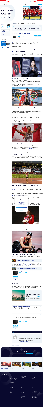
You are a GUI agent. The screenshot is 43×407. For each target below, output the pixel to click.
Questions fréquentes (4, 39)
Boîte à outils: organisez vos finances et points (25, 375)
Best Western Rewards (23, 388)
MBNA (10, 393)
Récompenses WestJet (23, 396)
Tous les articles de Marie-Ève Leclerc (23, 341)
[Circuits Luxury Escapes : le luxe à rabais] (26, 364)
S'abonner (40, 4)
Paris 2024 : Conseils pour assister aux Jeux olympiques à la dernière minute (26, 260)
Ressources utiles (23, 374)
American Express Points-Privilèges (24, 386)
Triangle (10, 397)
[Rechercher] (34, 4)
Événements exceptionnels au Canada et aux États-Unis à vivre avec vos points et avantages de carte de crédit (6, 368)
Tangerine (11, 395)
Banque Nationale (11, 387)
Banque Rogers (11, 388)
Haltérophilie (3, 32)
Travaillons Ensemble (29, 405)
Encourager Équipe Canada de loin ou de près (6, 37)
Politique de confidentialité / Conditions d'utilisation (37, 405)
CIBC (10, 391)
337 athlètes (13, 42)
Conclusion (3, 38)
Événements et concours (23, 376)
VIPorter (21, 398)
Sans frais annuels (34, 396)
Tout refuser (21, 208)
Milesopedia (11, 374)
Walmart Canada (11, 398)
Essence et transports (34, 391)
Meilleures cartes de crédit (35, 374)
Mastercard (33, 386)
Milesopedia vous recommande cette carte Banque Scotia (22, 33)
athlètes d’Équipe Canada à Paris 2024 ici (25, 159)
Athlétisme (3, 34)
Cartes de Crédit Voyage (34, 377)
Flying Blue (22, 391)
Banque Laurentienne (12, 386)
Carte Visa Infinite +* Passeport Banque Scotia (25, 264)
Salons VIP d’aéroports (34, 395)
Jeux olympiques (3, 31)
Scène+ (21, 397)
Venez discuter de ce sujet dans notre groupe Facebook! (21, 332)
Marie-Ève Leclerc (22, 335)
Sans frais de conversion (34, 397)
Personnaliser (21, 210)
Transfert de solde (34, 398)
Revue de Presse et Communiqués (13, 378)
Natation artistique (3, 33)
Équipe (10, 376)
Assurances (33, 379)
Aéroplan (33, 378)
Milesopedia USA (11, 381)
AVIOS (21, 387)
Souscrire (38, 35)
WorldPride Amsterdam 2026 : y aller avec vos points (36, 367)
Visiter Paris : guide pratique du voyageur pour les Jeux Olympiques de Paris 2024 (26, 268)
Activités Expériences (15, 23)
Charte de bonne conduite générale (13, 379)
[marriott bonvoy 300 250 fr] (5, 47)
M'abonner (38, 296)
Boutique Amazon (23, 380)
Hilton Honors (22, 392)
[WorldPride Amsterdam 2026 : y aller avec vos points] (37, 364)
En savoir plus (15, 279)
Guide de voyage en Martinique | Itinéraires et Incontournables (15, 367)
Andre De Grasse (20, 120)
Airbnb (32, 388)
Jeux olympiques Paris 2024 (15, 345)
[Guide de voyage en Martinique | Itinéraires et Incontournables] (16, 364)
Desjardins (11, 392)
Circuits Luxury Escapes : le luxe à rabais (26, 367)
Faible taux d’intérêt (34, 393)
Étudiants (33, 392)
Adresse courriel (27, 295)
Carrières (10, 377)
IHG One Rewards (22, 393)
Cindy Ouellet (14, 189)
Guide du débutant (23, 377)
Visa (32, 387)
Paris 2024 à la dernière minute (23, 257)
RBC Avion (22, 395)
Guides (2, 366)
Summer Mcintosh (31, 148)
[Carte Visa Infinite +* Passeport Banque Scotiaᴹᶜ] (14, 37)
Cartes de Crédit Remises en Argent (36, 376)
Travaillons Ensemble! (12, 382)
